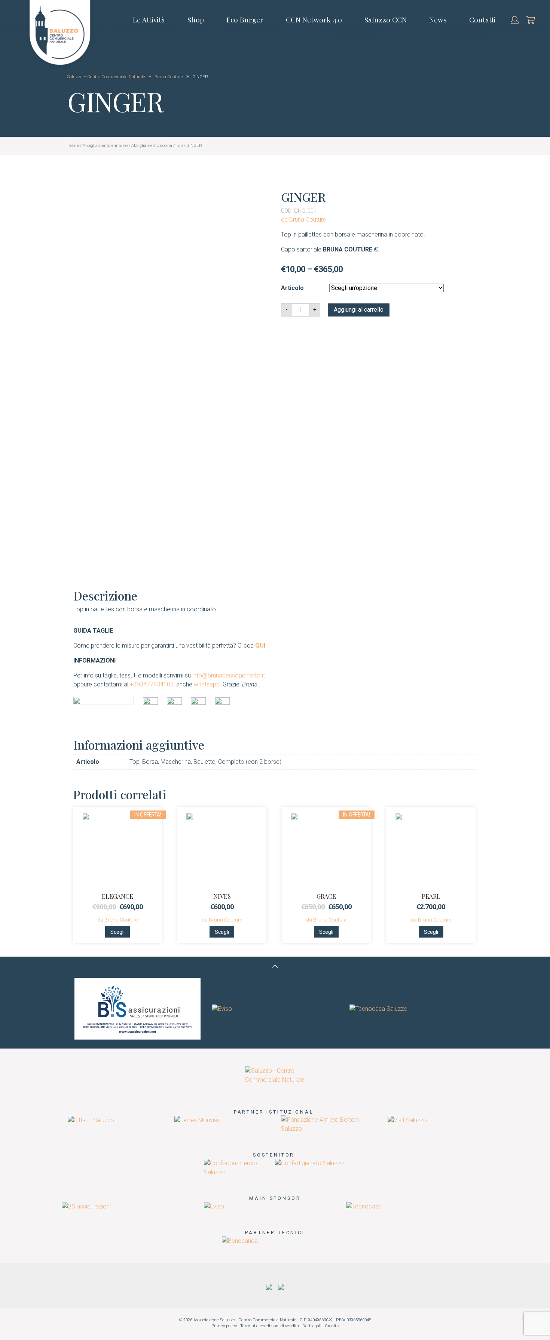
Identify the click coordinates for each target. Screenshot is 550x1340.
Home (73, 145)
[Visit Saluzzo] (407, 1119)
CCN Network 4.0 (314, 19)
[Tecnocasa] (364, 1206)
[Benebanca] (240, 1240)
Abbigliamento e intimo (105, 145)
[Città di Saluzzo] (91, 1119)
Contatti (482, 19)
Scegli (117, 932)
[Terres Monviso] (197, 1119)
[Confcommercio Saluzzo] (239, 1167)
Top (179, 145)
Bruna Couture (169, 76)
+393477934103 (152, 684)
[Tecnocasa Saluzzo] (378, 1008)
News (438, 19)
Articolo (292, 287)
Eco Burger (244, 19)
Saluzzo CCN (385, 19)
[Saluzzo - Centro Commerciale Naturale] (275, 1074)
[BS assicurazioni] (137, 1008)
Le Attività (149, 19)
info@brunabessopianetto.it (228, 675)
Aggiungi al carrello (359, 309)
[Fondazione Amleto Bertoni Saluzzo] (328, 1124)
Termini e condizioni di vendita (269, 1326)
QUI (260, 645)
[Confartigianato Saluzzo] (309, 1163)
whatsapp (207, 684)
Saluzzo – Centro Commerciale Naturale (106, 76)
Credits (332, 1326)
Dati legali (311, 1326)
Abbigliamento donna (151, 145)
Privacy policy (224, 1326)
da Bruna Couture (303, 219)
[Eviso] (222, 1008)
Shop (195, 19)
